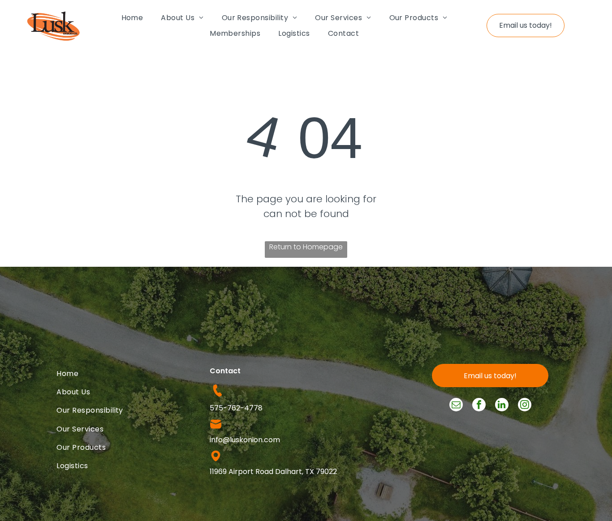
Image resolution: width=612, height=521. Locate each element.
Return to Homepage (306, 247)
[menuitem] (132, 17)
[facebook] (479, 406)
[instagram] (524, 406)
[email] (456, 406)
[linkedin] (502, 406)
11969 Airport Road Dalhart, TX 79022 (273, 471)
